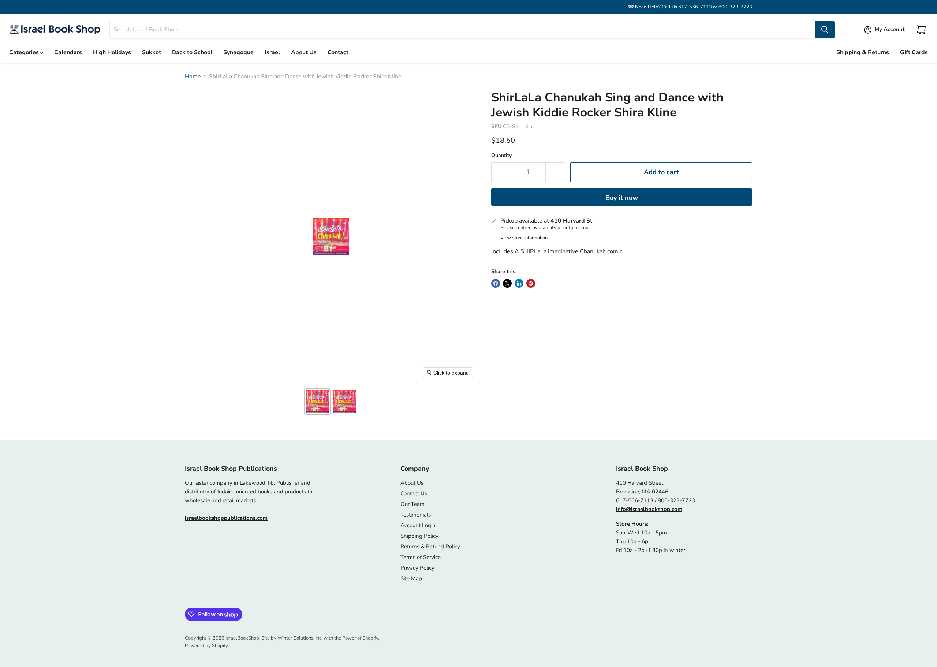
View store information (524, 238)
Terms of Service (420, 557)
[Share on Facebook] (495, 283)
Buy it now (621, 197)
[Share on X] (507, 283)
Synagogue (238, 52)
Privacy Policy (417, 567)
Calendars (68, 52)
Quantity (501, 156)
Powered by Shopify (206, 645)
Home (193, 76)
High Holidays (112, 52)
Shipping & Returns (862, 52)
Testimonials (415, 514)
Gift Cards (914, 52)
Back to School (192, 52)
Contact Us (413, 493)
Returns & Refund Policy (430, 546)
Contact (338, 52)
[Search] (825, 29)
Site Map (411, 578)
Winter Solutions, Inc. (299, 638)
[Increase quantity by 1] (555, 172)
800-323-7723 (735, 7)
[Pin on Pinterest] (530, 283)
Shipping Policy (419, 536)
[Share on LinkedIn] (519, 283)
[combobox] (462, 29)
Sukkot (151, 52)
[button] (317, 401)
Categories (24, 52)
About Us (304, 52)
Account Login (418, 525)
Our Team (412, 504)
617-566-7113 (695, 7)
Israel (272, 52)
